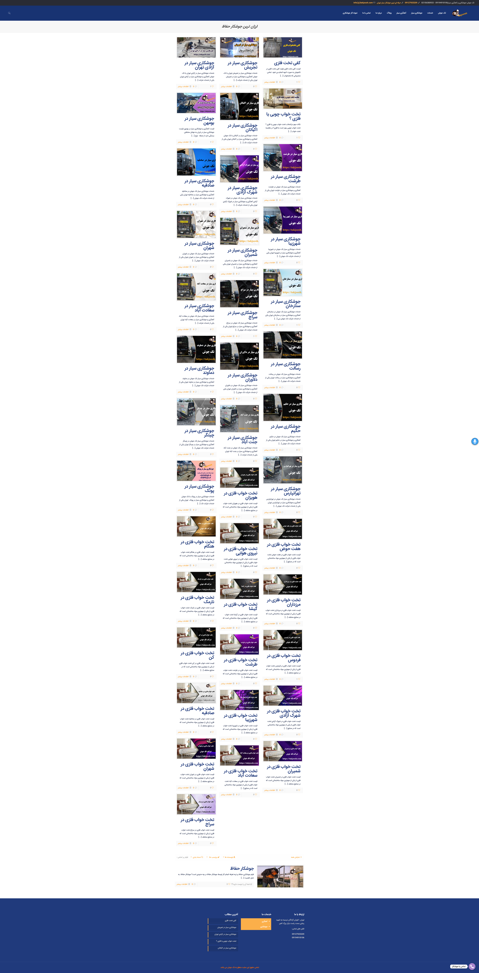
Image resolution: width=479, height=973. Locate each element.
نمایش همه (295, 857)
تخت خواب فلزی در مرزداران (283, 602)
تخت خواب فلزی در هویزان (240, 495)
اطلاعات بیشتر (269, 82)
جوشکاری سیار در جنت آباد (242, 440)
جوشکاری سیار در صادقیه (199, 183)
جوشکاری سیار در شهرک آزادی (242, 190)
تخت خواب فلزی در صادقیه (197, 711)
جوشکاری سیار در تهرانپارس (285, 491)
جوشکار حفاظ (242, 868)
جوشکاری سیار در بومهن (199, 121)
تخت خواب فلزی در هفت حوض (283, 546)
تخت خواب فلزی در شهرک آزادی (283, 713)
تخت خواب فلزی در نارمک (197, 600)
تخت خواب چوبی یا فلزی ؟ (283, 116)
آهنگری (264, 921)
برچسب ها (213, 857)
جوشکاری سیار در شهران (199, 245)
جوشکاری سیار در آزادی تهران (199, 65)
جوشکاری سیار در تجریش (242, 65)
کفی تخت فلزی (287, 63)
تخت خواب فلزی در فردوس (283, 658)
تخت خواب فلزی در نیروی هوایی (240, 551)
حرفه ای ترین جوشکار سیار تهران (389, 2)
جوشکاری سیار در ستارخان (285, 304)
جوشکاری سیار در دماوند (199, 370)
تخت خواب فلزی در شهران (197, 766)
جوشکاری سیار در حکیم (285, 428)
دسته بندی (197, 857)
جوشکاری (263, 926)
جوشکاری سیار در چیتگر (199, 433)
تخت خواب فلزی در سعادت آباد (240, 773)
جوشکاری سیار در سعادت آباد (199, 308)
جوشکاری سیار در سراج (242, 315)
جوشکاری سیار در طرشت (285, 179)
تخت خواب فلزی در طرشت (240, 662)
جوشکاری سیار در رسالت (285, 366)
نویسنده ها (229, 857)
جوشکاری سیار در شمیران (242, 252)
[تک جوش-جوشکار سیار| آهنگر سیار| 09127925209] (462, 13)
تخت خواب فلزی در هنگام (197, 544)
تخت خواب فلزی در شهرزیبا (240, 717)
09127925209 (411, 2)
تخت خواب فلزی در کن (197, 655)
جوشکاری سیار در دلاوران (242, 377)
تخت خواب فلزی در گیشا (240, 606)
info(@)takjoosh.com (363, 2)
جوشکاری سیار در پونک (199, 488)
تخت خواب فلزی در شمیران (283, 769)
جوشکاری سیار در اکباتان (242, 127)
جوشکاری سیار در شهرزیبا (285, 241)
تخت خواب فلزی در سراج (197, 822)
